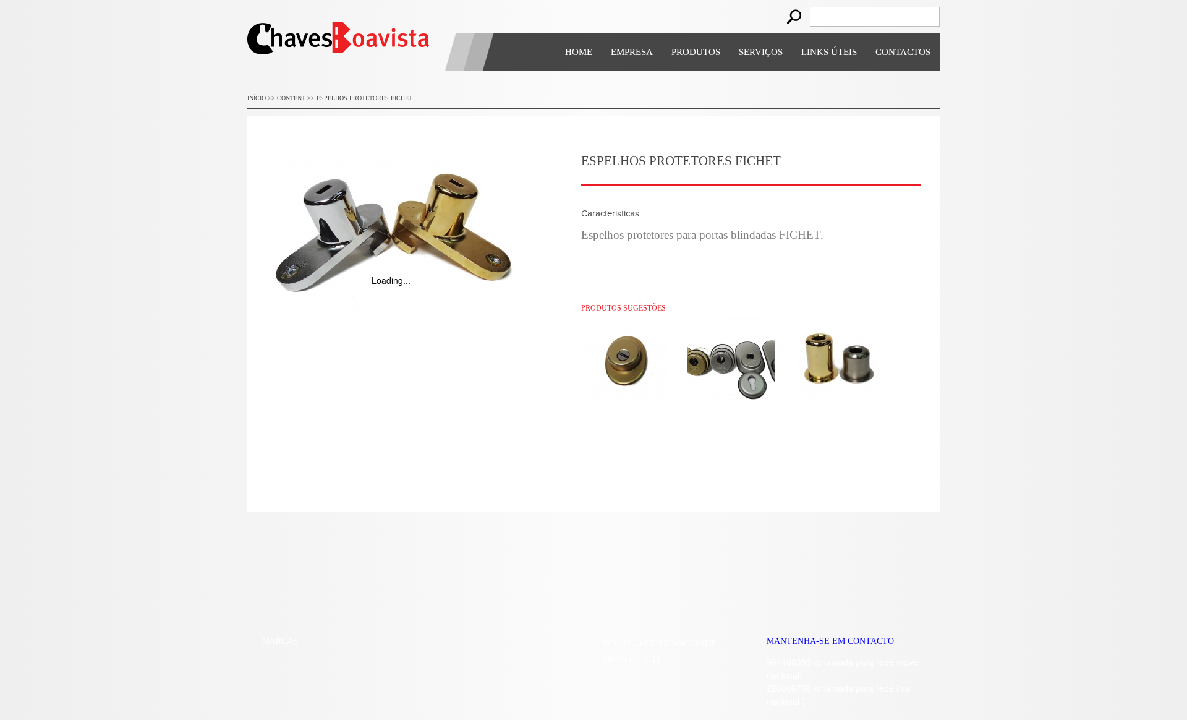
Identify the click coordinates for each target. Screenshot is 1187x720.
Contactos (902, 52)
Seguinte (534, 671)
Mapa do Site (633, 659)
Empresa (632, 52)
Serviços (761, 52)
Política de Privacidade (660, 643)
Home (578, 52)
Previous (252, 671)
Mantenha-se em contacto (830, 641)
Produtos (695, 52)
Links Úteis (829, 52)
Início (256, 98)
